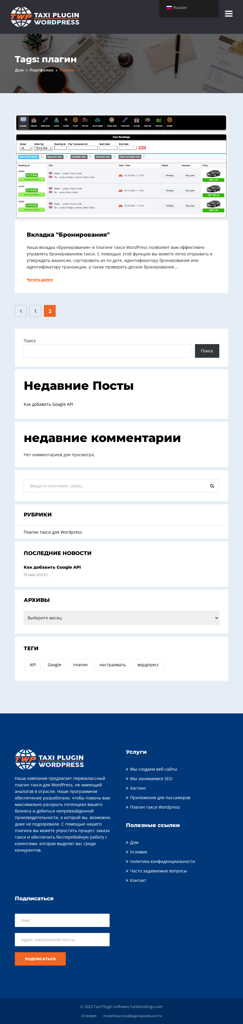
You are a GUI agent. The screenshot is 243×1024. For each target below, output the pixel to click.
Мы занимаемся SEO (151, 778)
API (33, 664)
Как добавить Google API (48, 404)
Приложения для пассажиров (160, 797)
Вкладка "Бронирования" (68, 234)
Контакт (138, 880)
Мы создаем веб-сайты (153, 769)
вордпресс (148, 664)
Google (54, 664)
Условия (138, 852)
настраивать (113, 664)
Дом (19, 70)
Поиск (30, 341)
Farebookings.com (146, 1006)
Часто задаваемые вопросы (158, 871)
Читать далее (40, 280)
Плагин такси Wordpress (155, 807)
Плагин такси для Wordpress (53, 532)
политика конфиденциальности (162, 861)
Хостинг (138, 788)
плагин (80, 664)
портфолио (42, 70)
